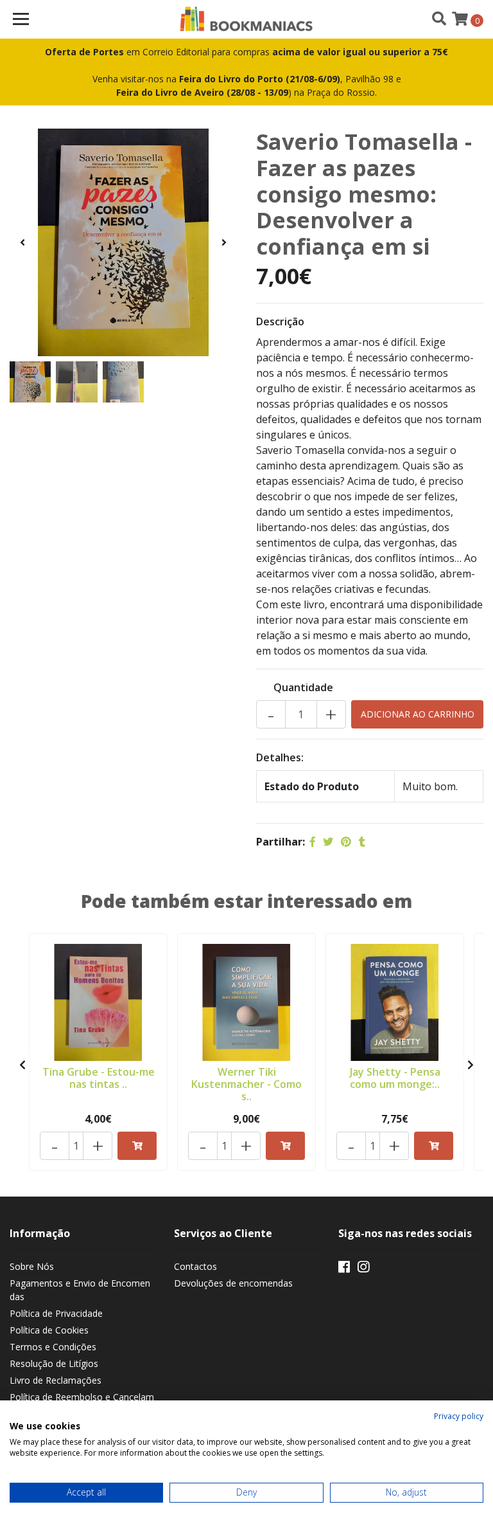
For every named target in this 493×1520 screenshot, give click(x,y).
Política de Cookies (49, 1330)
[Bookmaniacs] (246, 19)
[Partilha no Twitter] (328, 842)
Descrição (280, 321)
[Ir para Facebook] (344, 1269)
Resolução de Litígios (54, 1363)
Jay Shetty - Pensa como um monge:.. (395, 1078)
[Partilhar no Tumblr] (362, 842)
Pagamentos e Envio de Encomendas (80, 1290)
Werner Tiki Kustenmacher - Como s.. (246, 1084)
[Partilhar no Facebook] (312, 842)
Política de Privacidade (56, 1313)
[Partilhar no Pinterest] (346, 842)
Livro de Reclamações (55, 1380)
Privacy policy (458, 1416)
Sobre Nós (32, 1266)
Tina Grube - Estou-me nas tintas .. (98, 1078)
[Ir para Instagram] (363, 1269)
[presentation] (22, 242)
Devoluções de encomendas (233, 1283)
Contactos (195, 1266)
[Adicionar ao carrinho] (137, 1146)
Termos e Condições (53, 1347)
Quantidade (303, 687)
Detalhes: (280, 757)
